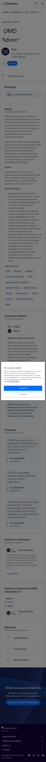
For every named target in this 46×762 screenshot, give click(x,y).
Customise (23, 394)
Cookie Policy (14, 382)
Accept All (23, 388)
